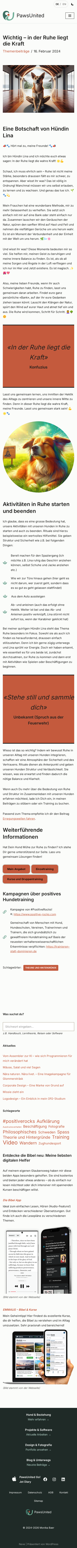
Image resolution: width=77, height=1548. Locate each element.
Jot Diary (25, 1481)
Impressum (15, 1492)
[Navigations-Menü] (69, 16)
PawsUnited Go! (30, 1477)
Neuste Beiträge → (38, 1464)
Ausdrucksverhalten (12, 1127)
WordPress (52, 1544)
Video (10, 1142)
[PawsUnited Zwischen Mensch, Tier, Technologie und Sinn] (24, 16)
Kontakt (63, 1492)
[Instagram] (54, 1479)
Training (60, 1137)
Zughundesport (49, 1143)
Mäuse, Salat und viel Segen (21, 1067)
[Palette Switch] (72, 4)
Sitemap (38, 1500)
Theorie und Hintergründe (40, 967)
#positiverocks (19, 1121)
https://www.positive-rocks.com (35, 914)
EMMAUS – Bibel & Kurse (20, 1309)
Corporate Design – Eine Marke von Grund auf (33, 1085)
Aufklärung (48, 1121)
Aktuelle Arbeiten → (38, 1434)
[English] (64, 4)
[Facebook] (45, 1479)
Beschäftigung (35, 1126)
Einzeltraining (45, 869)
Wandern (28, 1143)
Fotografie (56, 1126)
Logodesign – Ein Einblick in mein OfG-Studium (34, 1098)
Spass (63, 1132)
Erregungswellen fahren (19, 818)
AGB (50, 1492)
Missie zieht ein (13, 1092)
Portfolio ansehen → (38, 1449)
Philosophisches (19, 1132)
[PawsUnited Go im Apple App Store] (14, 1479)
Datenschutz (35, 1492)
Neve (22, 1544)
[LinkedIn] (63, 1479)
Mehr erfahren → (38, 1419)
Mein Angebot (16, 869)
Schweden (47, 1132)
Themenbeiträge (16, 51)
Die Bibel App (12, 1200)
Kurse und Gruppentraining (25, 879)
